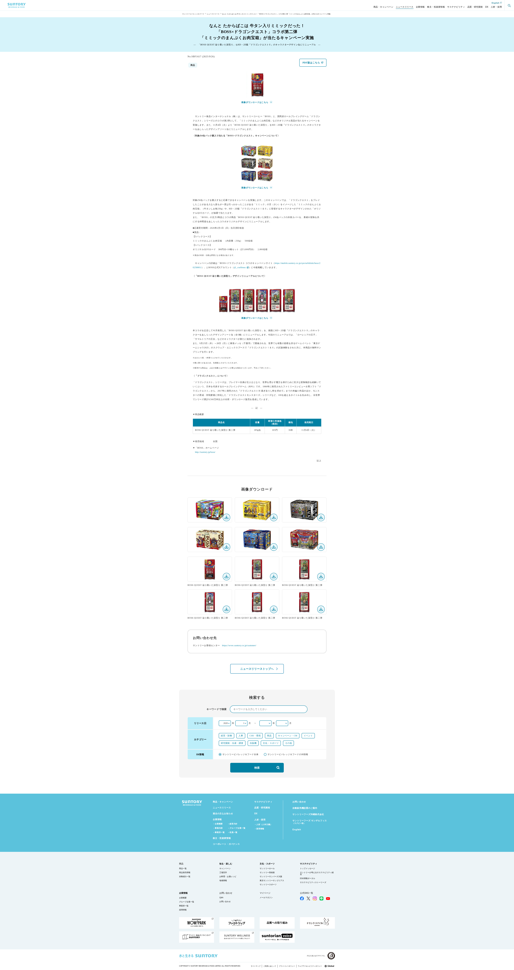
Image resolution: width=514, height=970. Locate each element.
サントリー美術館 (267, 872)
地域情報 (223, 880)
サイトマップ (255, 966)
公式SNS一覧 (306, 893)
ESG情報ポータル (307, 878)
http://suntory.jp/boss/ (205, 452)
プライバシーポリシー (287, 966)
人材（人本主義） (264, 824)
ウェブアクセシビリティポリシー (310, 966)
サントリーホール (267, 868)
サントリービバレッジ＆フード (193, 14)
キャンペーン (225, 868)
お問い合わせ (299, 801)
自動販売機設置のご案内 (304, 808)
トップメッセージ (307, 868)
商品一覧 (183, 868)
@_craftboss (241, 267)
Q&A (221, 897)
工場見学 (223, 872)
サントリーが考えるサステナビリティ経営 (317, 873)
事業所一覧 (220, 832)
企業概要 (219, 824)
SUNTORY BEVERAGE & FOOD (16, 5)
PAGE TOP (508, 962)
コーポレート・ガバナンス (226, 844)
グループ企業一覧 (237, 828)
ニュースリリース (213, 14)
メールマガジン (266, 897)
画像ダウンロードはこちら (254, 102)
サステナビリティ (263, 801)
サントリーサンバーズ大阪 (271, 876)
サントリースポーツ (268, 884)
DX (256, 813)
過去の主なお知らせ (223, 813)
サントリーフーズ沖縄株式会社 (308, 814)
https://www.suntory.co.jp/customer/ (239, 645)
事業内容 (219, 828)
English (495, 3)
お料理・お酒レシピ (227, 876)
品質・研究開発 (262, 807)
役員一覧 (233, 832)
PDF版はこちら (314, 64)
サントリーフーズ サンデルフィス (309, 821)
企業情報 (217, 819)
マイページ (265, 893)
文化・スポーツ (267, 864)
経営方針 (233, 824)
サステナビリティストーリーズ (313, 882)
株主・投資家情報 (222, 838)
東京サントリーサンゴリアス (272, 880)
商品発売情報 (184, 872)
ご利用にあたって (269, 966)
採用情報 (260, 828)
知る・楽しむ (225, 864)
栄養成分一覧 (184, 876)
